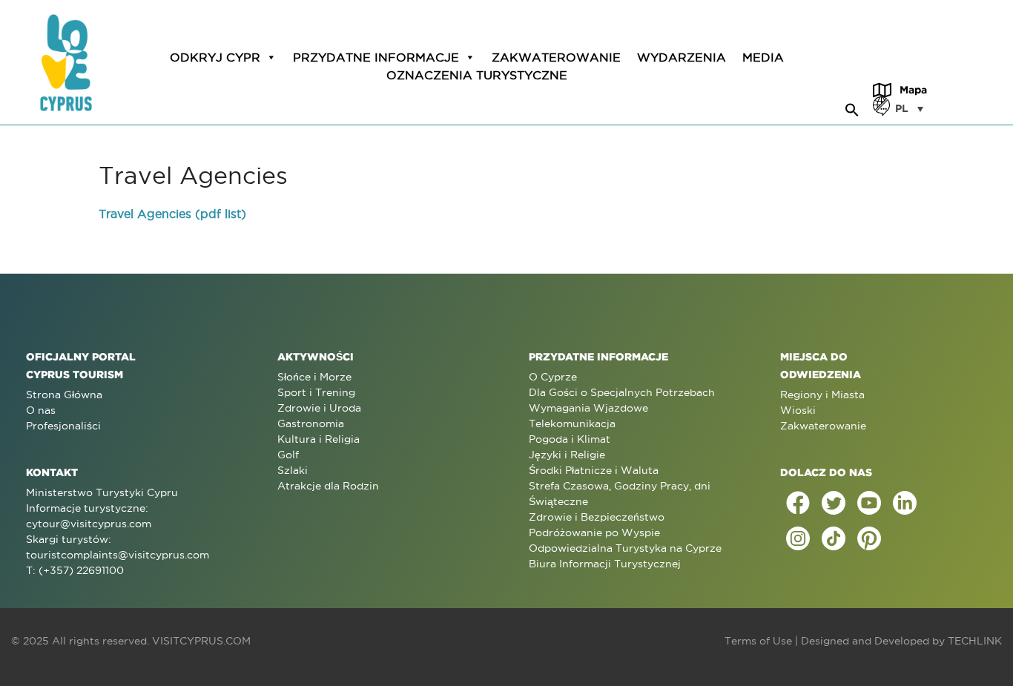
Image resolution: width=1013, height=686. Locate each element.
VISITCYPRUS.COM (201, 641)
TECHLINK (975, 641)
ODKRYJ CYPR (215, 57)
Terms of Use (758, 641)
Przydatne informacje (376, 57)
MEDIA (763, 57)
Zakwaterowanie (556, 57)
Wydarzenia (681, 57)
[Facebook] (798, 503)
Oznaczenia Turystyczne (476, 75)
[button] (852, 107)
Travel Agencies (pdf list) (172, 213)
